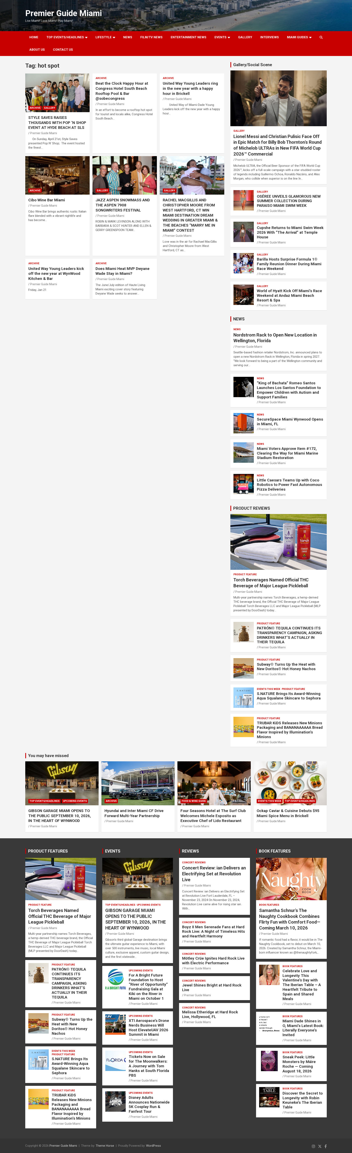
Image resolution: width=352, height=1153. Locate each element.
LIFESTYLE (104, 37)
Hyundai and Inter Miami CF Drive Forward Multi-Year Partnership (134, 813)
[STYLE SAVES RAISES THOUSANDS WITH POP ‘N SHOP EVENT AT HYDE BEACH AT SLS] (57, 92)
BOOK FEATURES (275, 851)
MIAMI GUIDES (297, 37)
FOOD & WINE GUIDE (194, 801)
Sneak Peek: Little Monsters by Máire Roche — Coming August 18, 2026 (299, 1064)
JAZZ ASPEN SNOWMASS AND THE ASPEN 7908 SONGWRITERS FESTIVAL (123, 205)
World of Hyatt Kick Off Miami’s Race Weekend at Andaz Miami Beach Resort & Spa (289, 295)
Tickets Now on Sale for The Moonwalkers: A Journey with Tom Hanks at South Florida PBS (149, 1065)
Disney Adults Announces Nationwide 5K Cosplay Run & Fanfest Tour (149, 1104)
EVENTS (220, 37)
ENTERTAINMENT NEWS (188, 37)
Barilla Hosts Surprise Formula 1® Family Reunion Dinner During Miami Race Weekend (289, 264)
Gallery (49, 107)
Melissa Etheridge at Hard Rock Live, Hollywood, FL (210, 1014)
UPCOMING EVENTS (75, 801)
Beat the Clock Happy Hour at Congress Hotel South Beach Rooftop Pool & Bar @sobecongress (122, 91)
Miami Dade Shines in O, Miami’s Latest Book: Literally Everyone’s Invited (303, 1028)
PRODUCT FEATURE (245, 574)
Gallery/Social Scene (252, 64)
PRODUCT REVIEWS (251, 508)
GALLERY (245, 37)
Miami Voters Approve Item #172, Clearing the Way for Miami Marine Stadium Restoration (287, 453)
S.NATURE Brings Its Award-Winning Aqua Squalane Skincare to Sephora (289, 696)
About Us (37, 50)
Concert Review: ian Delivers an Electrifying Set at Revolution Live (214, 873)
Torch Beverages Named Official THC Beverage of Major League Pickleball (59, 916)
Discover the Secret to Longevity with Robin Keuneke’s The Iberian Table (303, 1100)
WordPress (153, 1146)
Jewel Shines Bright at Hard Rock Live (211, 987)
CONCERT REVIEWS (194, 862)
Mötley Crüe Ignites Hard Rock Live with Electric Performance (213, 960)
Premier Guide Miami (63, 13)
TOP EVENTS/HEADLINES (65, 37)
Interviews (269, 37)
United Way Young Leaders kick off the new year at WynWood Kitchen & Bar (56, 273)
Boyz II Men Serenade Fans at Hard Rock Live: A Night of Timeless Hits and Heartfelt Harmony (213, 932)
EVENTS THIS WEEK (268, 689)
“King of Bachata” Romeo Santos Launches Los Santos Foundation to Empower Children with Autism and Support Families (289, 390)
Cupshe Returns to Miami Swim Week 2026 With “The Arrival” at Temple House (290, 232)
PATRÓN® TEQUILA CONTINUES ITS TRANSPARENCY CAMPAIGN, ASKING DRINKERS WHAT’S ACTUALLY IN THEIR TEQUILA (289, 635)
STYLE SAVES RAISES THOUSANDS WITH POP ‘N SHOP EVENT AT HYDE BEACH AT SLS (57, 122)
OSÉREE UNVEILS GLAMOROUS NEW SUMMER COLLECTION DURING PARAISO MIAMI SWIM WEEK (289, 201)
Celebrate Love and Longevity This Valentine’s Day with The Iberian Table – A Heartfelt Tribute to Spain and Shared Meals (302, 985)
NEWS (127, 37)
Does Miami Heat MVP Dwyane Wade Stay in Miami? (123, 271)
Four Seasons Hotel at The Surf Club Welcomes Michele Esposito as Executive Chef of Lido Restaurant (213, 815)
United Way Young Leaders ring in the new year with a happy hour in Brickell (190, 88)
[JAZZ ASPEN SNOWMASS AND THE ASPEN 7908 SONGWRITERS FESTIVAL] (124, 175)
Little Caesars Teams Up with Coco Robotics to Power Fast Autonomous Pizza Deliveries (289, 485)
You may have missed (48, 755)
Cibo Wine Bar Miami (46, 200)
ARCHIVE (35, 107)
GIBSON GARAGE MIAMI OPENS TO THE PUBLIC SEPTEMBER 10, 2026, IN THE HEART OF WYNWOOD (59, 815)
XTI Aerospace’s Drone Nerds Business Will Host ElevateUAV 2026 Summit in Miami (149, 1027)
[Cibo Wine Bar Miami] (57, 175)
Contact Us (63, 50)
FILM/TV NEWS (151, 37)
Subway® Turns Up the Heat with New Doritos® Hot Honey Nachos (286, 666)
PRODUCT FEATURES (48, 851)
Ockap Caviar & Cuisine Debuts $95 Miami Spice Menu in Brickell (288, 813)
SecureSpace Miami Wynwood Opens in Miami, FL (290, 421)
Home (33, 37)
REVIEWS (190, 851)
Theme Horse (105, 1146)
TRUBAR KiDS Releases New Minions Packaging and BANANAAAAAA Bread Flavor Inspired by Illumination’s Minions (290, 730)
